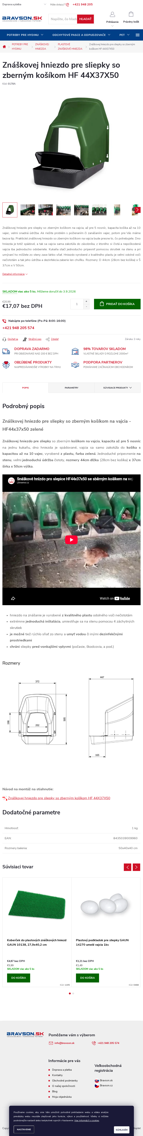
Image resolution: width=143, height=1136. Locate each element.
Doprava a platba (11, 4)
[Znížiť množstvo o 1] (86, 306)
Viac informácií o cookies (86, 1120)
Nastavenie (24, 1129)
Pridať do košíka (120, 304)
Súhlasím (122, 1129)
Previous (127, 867)
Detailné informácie (13, 274)
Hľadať (85, 19)
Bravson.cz (106, 1085)
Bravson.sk (106, 1080)
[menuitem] (25, 35)
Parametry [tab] (71, 387)
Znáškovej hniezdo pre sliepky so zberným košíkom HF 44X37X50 (59, 798)
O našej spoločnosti (63, 1086)
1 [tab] (70, 993)
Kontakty (57, 1075)
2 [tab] (73, 993)
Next (136, 867)
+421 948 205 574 (18, 327)
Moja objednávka (62, 1097)
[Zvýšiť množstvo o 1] (86, 301)
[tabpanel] (37, 932)
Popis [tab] (25, 387)
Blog (54, 1091)
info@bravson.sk (64, 1043)
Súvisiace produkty (115, 387)
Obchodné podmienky (65, 1080)
